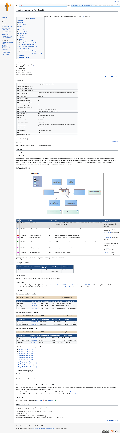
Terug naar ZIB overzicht (111, 77)
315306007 (107, 237)
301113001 (106, 252)
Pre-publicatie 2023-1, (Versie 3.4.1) (27, 363)
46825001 (34, 308)
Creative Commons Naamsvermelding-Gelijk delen (43, 428)
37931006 (34, 303)
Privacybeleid (19, 431)
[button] (5, 54)
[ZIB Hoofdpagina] (45, 415)
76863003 (33, 340)
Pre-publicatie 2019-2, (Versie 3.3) (27, 357)
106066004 (107, 223)
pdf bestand (39, 400)
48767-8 (106, 242)
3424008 (32, 342)
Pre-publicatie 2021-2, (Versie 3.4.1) (27, 361)
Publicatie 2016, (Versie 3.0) (25, 351)
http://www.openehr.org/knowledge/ (62, 286)
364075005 (107, 232)
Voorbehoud (41, 431)
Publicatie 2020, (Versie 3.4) (25, 359)
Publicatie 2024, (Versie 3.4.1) (26, 365)
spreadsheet (51, 400)
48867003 (33, 338)
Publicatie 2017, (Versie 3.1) (25, 353)
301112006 (106, 248)
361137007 (34, 324)
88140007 (34, 306)
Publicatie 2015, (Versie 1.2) (25, 349)
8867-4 (106, 229)
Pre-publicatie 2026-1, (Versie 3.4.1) (27, 367)
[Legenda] (49, 259)
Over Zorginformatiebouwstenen (30, 431)
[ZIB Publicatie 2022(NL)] (104, 77)
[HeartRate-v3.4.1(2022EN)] (33, 65)
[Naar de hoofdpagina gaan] (7, 6)
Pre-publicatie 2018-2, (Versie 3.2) (27, 355)
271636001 (34, 321)
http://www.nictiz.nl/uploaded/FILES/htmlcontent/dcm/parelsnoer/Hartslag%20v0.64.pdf (70, 285)
